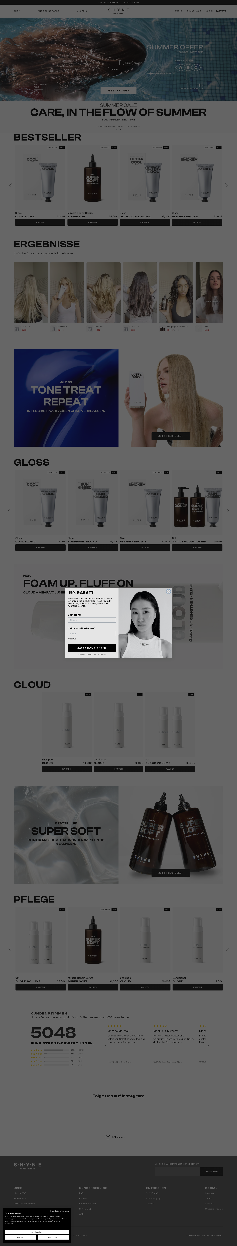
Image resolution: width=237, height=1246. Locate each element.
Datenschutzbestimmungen (59, 1211)
